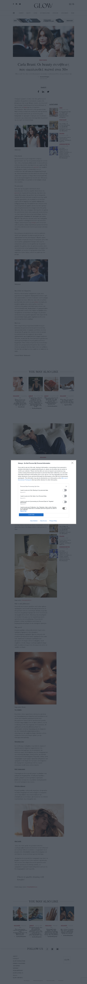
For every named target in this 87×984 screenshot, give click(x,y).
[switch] (64, 490)
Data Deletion (34, 520)
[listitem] (43, 486)
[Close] (73, 463)
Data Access (43, 520)
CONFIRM (31, 514)
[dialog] (43, 492)
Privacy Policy (53, 520)
